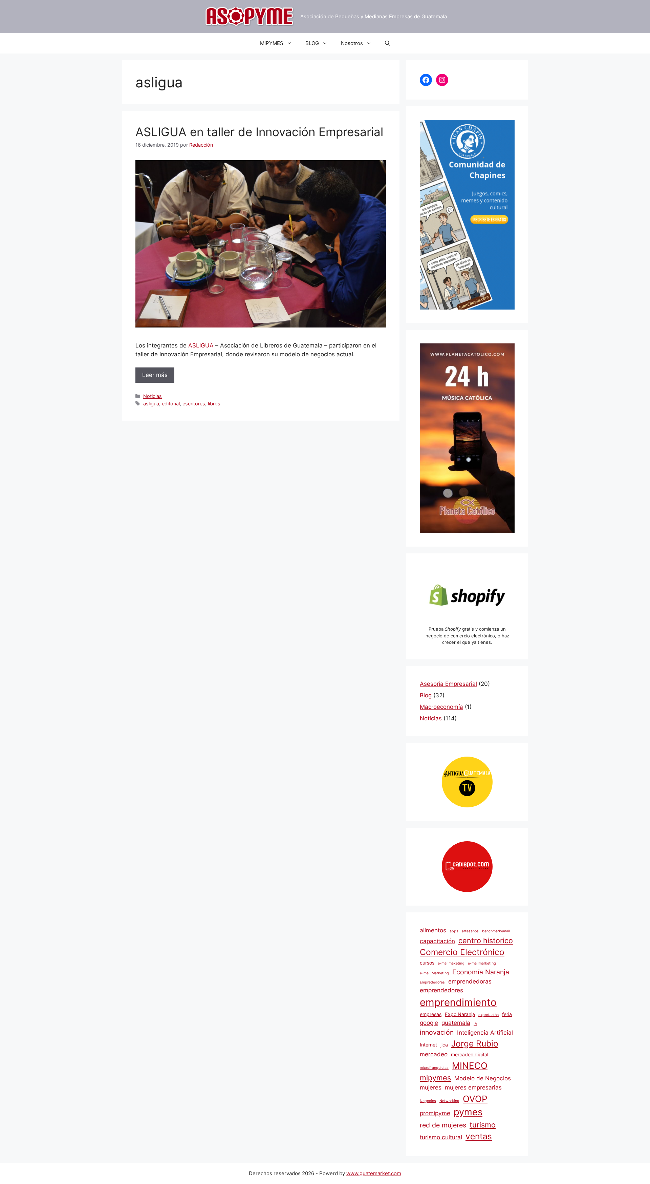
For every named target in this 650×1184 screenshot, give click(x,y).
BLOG (312, 43)
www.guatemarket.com (373, 1173)
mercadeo (434, 1054)
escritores (193, 403)
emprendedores (441, 990)
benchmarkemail (496, 931)
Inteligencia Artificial (485, 1032)
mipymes (435, 1077)
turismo (483, 1124)
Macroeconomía (441, 706)
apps (454, 931)
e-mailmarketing (482, 963)
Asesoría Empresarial (448, 683)
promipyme (435, 1113)
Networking (449, 1101)
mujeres (430, 1087)
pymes (468, 1112)
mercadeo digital (469, 1054)
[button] (387, 43)
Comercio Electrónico (462, 952)
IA (475, 1023)
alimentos (433, 930)
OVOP (475, 1099)
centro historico (485, 940)
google (429, 1022)
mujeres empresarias (473, 1087)
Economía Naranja (480, 972)
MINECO (470, 1065)
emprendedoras (470, 981)
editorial (171, 403)
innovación (437, 1032)
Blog (426, 695)
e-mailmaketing (451, 963)
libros (214, 403)
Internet (428, 1045)
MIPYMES (271, 43)
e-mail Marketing (434, 973)
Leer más (155, 375)
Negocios (428, 1101)
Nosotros (352, 43)
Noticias (152, 396)
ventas (478, 1136)
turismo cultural (441, 1137)
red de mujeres (443, 1125)
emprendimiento (458, 1002)
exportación (488, 1015)
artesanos (470, 931)
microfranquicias (434, 1067)
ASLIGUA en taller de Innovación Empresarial (259, 132)
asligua (151, 403)
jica (444, 1045)
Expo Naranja (460, 1014)
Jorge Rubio (474, 1043)
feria (507, 1014)
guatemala (455, 1022)
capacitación (437, 941)
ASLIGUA (201, 345)
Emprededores (432, 982)
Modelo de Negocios (482, 1078)
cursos (427, 963)
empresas (430, 1014)
